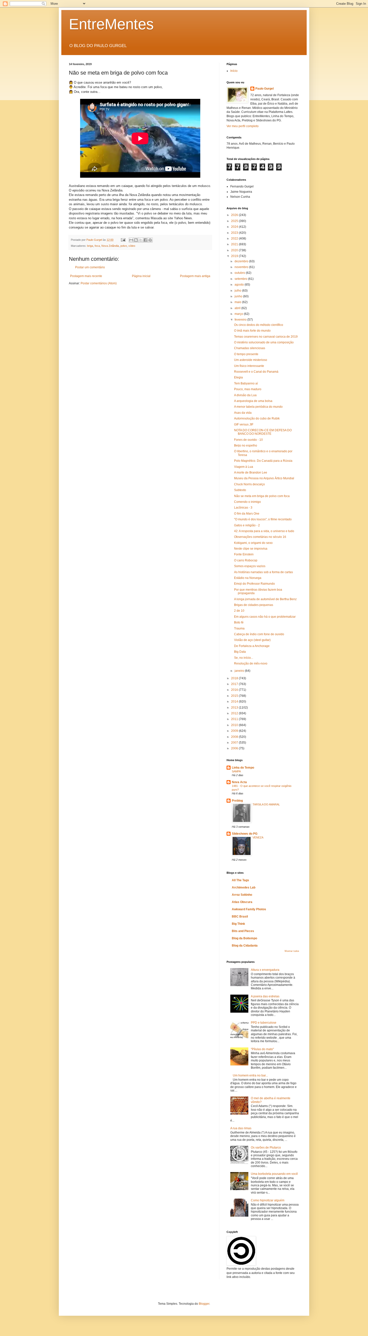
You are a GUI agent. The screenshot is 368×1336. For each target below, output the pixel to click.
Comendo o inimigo (247, 502)
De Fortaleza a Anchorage (252, 646)
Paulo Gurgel (264, 88)
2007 (235, 742)
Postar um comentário (90, 267)
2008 (235, 737)
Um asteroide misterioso (250, 360)
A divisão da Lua (245, 395)
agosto (240, 284)
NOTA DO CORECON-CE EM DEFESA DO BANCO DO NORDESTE (263, 431)
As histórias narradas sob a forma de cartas (263, 572)
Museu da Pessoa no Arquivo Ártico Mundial (264, 478)
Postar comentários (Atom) (99, 283)
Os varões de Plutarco (266, 1147)
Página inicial (141, 276)
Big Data (240, 651)
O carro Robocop (245, 560)
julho (238, 290)
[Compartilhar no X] (140, 240)
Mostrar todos (292, 951)
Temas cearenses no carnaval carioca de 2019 (266, 336)
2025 (235, 221)
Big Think (238, 924)
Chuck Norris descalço (249, 484)
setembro (241, 279)
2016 (235, 690)
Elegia (238, 377)
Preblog (237, 800)
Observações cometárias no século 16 (260, 537)
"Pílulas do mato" (262, 1049)
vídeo (131, 245)
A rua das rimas (240, 1128)
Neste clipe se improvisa (250, 548)
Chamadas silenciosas (249, 348)
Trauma (239, 628)
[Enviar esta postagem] (123, 239)
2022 (235, 238)
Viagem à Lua (243, 467)
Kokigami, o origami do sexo (253, 543)
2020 (235, 250)
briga (90, 245)
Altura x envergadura (265, 970)
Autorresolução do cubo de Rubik (257, 418)
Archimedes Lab (243, 887)
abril (238, 308)
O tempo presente (246, 354)
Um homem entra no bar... (250, 1075)
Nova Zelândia (110, 245)
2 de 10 (239, 610)
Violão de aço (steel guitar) (252, 640)
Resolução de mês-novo (250, 663)
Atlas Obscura (242, 902)
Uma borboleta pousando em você (274, 1174)
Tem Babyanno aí (246, 383)
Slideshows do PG (244, 833)
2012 (235, 713)
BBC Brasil (240, 916)
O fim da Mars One (246, 513)
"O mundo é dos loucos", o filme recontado (263, 519)
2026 (235, 215)
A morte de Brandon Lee (250, 472)
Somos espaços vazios (249, 566)
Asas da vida (243, 412)
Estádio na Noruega (247, 578)
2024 (235, 227)
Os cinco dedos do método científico (258, 325)
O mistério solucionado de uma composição (264, 342)
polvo (123, 245)
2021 (235, 244)
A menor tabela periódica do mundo (258, 406)
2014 (235, 701)
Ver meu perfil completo (243, 126)
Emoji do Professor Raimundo (254, 583)
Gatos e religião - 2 (247, 525)
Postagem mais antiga (195, 276)
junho (239, 296)
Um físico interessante (249, 366)
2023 (235, 233)
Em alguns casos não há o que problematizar (265, 616)
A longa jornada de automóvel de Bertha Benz (265, 599)
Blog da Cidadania (245, 945)
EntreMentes (111, 24)
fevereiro (241, 319)
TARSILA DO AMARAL (266, 804)
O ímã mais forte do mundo (252, 330)
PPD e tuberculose (263, 1022)
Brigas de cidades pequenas (253, 605)
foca (97, 245)
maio (238, 302)
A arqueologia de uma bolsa (253, 401)
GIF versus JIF (243, 424)
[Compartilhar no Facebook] (145, 240)
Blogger (204, 1303)
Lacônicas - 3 (243, 507)
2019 (235, 256)
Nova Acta (239, 782)
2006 (235, 748)
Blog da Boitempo (244, 938)
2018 (235, 678)
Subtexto (240, 490)
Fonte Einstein (244, 554)
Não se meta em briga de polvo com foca (262, 496)
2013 (235, 707)
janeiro (240, 671)
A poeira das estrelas (265, 996)
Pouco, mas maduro (247, 389)
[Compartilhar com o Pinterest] (150, 240)
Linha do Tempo (243, 767)
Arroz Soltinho (242, 895)
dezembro (242, 261)
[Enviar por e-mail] (131, 240)
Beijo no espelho (245, 445)
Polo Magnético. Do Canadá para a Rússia (263, 461)
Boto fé (239, 622)
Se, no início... (243, 657)
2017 (235, 684)
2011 (235, 719)
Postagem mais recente (86, 276)
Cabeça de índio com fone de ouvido (259, 634)
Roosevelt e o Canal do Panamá (256, 371)
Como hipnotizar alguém (267, 1200)
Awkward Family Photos (249, 909)
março (239, 314)
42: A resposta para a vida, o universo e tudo (264, 531)
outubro (240, 273)
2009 (235, 731)
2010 (235, 725)
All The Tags (240, 880)
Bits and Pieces (243, 931)
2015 (235, 696)
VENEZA (258, 837)
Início (234, 71)
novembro (242, 267)
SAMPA (236, 771)
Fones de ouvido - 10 (248, 439)
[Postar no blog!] (135, 240)
